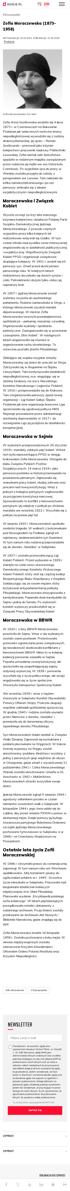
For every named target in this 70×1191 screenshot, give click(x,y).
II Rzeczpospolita (39, 990)
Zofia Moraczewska (14, 990)
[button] (66, 1136)
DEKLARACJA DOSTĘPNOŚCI (52, 1175)
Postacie (9, 41)
